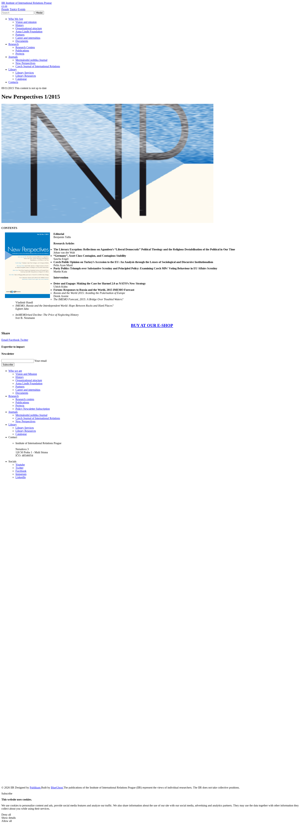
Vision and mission (26, 22)
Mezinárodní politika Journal (31, 60)
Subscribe (8, 364)
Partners (19, 34)
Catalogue (21, 78)
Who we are (15, 370)
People (5, 9)
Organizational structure (28, 380)
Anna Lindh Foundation (28, 31)
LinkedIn (20, 477)
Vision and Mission (26, 373)
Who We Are (15, 18)
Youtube (20, 464)
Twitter (24, 339)
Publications (22, 50)
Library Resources (25, 75)
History (19, 25)
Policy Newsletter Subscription (32, 408)
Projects (19, 53)
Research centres (24, 399)
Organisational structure (28, 28)
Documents (21, 41)
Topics (13, 9)
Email (5, 339)
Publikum (35, 787)
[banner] (26, 2)
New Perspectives (25, 63)
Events (21, 9)
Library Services (24, 72)
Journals (13, 56)
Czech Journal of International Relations (37, 66)
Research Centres (25, 47)
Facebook (14, 339)
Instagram (20, 474)
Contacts (13, 82)
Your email (40, 360)
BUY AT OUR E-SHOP (152, 325)
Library (12, 69)
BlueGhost (57, 787)
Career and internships (27, 37)
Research (13, 44)
